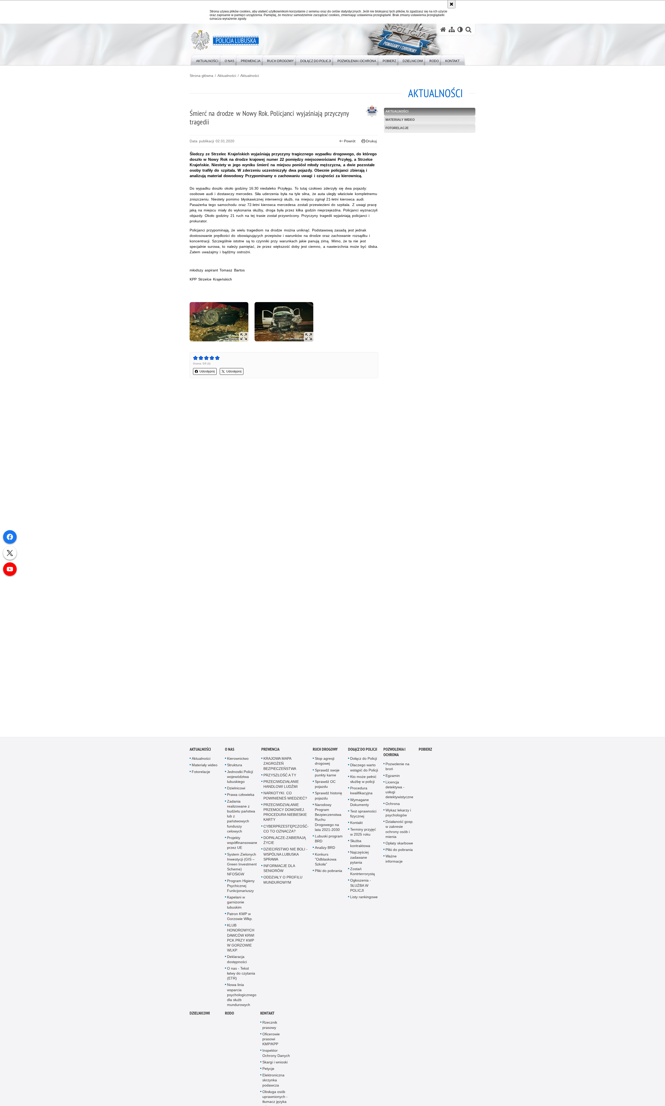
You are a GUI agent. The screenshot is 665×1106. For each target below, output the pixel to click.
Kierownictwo (238, 759)
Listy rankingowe (364, 897)
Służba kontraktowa (360, 843)
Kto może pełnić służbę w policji (363, 779)
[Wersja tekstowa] (460, 29)
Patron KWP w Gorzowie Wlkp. (240, 916)
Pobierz (425, 749)
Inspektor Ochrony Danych (276, 1053)
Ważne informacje (394, 858)
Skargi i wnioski (275, 1062)
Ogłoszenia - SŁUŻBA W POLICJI (360, 885)
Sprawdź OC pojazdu (325, 784)
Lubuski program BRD (329, 838)
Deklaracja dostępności (237, 959)
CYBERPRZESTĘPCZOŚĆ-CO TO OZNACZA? (286, 828)
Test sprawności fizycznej (363, 813)
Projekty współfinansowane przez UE (242, 843)
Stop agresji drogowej (324, 761)
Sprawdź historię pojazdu (328, 795)
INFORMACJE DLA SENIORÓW (279, 868)
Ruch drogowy (325, 749)
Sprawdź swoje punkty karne (327, 772)
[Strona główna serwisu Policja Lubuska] (443, 29)
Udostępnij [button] (207, 371)
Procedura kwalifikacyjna (361, 790)
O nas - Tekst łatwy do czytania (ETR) (241, 974)
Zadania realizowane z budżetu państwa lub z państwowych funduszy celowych (241, 816)
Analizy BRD (325, 848)
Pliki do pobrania (328, 871)
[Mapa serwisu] (452, 29)
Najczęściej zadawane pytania (359, 857)
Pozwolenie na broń (397, 766)
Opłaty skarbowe (399, 843)
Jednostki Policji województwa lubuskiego (240, 777)
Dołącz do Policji (362, 749)
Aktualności (226, 76)
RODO (229, 1013)
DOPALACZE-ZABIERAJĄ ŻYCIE (284, 840)
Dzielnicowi (236, 788)
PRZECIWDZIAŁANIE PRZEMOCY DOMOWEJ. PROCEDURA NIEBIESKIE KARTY (285, 812)
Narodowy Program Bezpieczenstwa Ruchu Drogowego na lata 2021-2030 (328, 817)
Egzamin (392, 776)
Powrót (349, 141)
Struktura (234, 765)
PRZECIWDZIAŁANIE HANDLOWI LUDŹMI (281, 784)
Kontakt (356, 823)
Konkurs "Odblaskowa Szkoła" (325, 859)
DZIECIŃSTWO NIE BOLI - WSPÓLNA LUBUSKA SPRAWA (285, 854)
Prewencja (270, 749)
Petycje (268, 1069)
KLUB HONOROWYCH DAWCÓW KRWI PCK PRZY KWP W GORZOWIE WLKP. (240, 937)
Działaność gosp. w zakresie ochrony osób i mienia (399, 829)
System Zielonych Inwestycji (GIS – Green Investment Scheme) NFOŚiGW (242, 864)
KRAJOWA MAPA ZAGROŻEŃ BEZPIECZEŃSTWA (279, 764)
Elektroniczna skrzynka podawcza (273, 1080)
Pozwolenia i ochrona (394, 752)
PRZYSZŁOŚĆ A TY (279, 775)
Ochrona (392, 804)
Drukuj (371, 141)
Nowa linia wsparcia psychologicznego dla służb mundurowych (241, 995)
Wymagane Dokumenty (359, 802)
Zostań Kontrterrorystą (362, 871)
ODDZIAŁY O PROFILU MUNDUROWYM (282, 879)
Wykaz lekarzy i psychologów (398, 812)
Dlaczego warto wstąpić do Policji (364, 767)
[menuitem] (207, 59)
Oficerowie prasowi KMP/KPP (271, 1039)
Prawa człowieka (240, 795)
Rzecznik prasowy (269, 1025)
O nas (229, 749)
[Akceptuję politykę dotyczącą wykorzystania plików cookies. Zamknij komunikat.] (451, 4)
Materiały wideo (400, 120)
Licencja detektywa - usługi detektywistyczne (399, 789)
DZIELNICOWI (200, 1013)
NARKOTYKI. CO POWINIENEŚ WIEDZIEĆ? (285, 795)
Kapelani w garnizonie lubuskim (236, 902)
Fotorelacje (397, 128)
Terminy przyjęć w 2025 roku (363, 831)
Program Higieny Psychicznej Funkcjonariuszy (241, 886)
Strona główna (201, 76)
